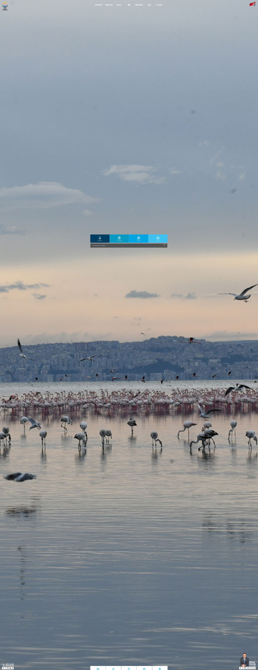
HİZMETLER (109, 5)
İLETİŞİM (159, 5)
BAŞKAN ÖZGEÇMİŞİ (251, 668)
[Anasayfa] (129, 5)
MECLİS (119, 5)
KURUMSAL (98, 5)
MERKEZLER (139, 5)
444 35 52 (10, 665)
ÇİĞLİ (149, 5)
